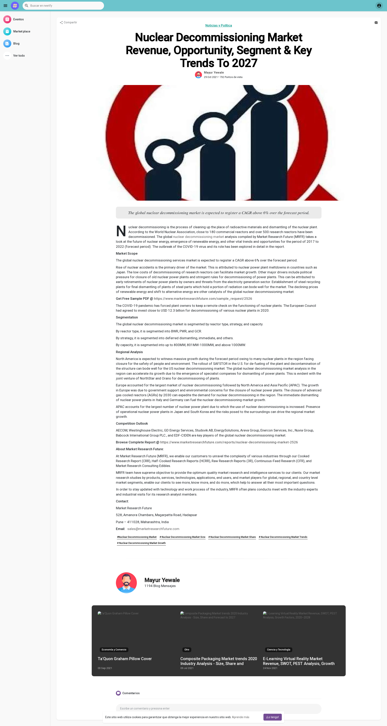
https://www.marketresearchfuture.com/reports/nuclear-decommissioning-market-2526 (229, 442)
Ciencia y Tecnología (278, 649)
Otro (186, 649)
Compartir (70, 22)
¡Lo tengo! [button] (272, 717)
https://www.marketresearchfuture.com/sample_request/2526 (203, 299)
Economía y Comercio (114, 649)
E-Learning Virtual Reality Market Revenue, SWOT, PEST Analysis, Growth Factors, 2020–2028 (299, 663)
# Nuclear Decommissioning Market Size (182, 537)
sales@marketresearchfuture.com (153, 529)
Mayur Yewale (214, 72)
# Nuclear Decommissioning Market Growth (141, 543)
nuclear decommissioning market (198, 237)
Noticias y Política (218, 25)
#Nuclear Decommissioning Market (137, 537)
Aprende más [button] (240, 717)
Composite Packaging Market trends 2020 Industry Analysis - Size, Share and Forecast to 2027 (218, 663)
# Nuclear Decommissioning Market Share (232, 537)
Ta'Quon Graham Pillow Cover (125, 658)
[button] (63, 6)
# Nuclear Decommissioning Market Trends (283, 537)
